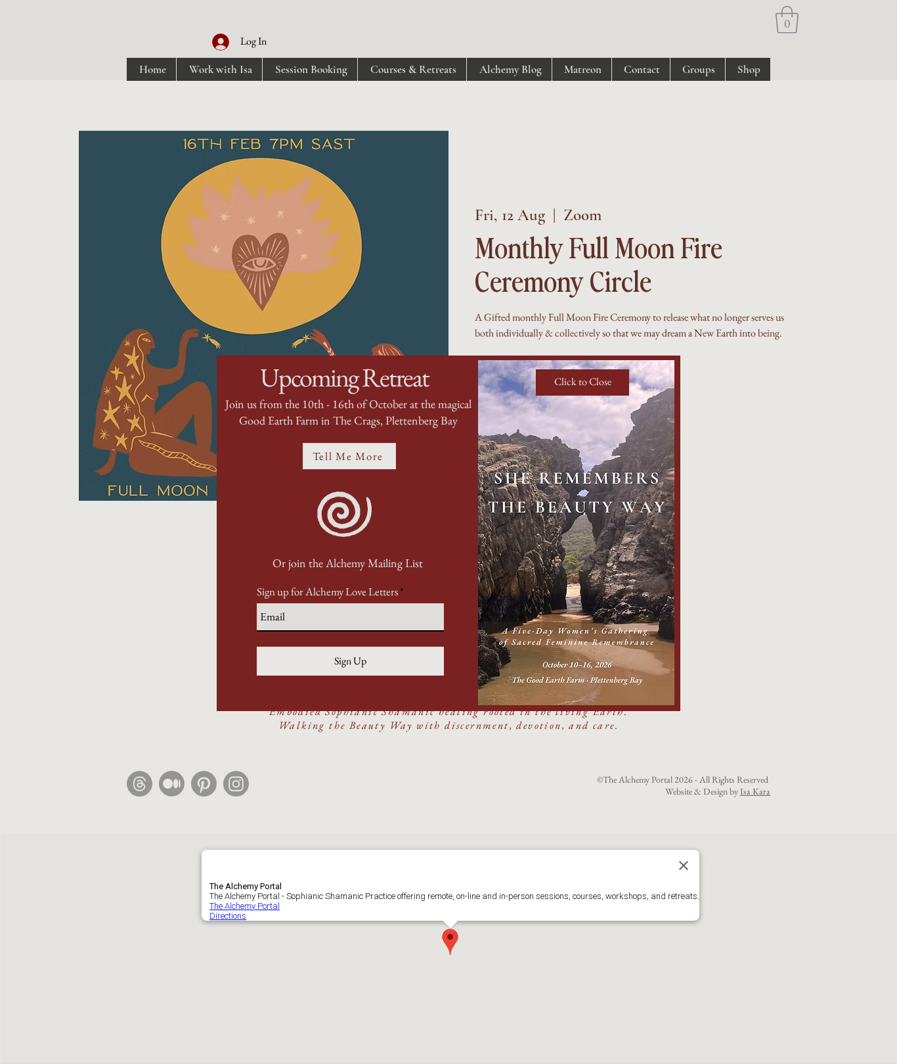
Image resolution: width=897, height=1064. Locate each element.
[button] (582, 382)
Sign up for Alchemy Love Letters (327, 591)
